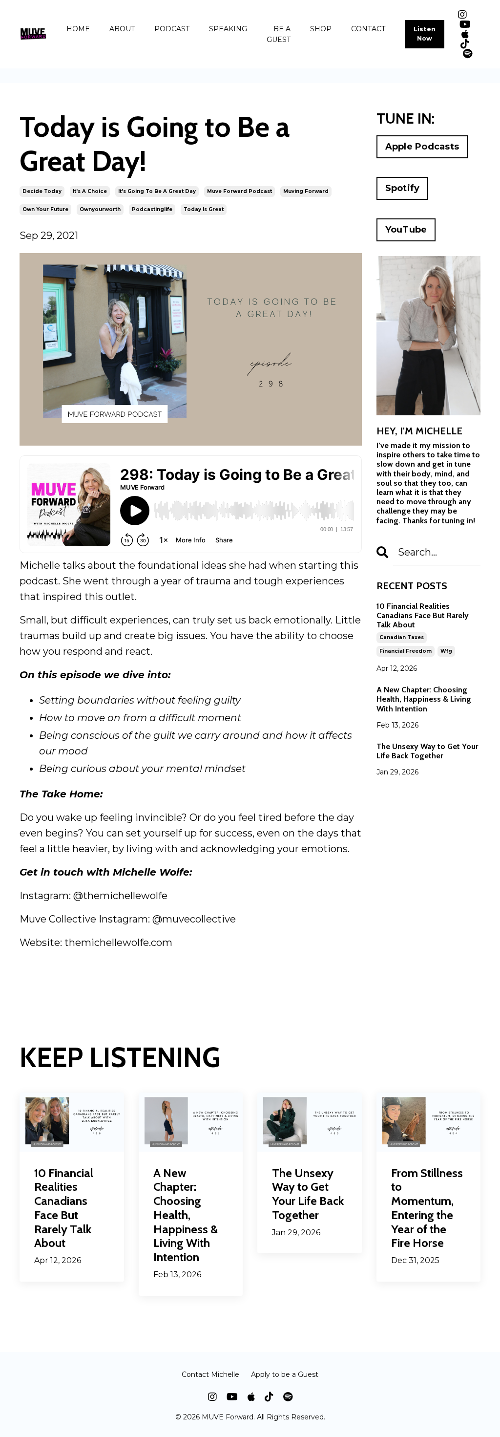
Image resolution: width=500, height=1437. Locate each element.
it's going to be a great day (157, 191)
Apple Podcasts (422, 146)
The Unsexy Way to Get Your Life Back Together (427, 751)
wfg (446, 651)
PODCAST (171, 28)
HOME (78, 28)
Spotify (402, 188)
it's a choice (90, 191)
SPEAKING (228, 28)
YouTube (406, 229)
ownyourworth (100, 209)
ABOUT (122, 28)
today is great (204, 209)
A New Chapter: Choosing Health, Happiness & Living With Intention (423, 699)
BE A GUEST (279, 34)
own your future (45, 209)
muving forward (306, 191)
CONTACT (368, 28)
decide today (42, 191)
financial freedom (405, 651)
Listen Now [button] (425, 33)
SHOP (321, 28)
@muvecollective (194, 919)
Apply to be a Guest (284, 1374)
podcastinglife (152, 209)
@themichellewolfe (120, 895)
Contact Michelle (210, 1374)
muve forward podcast (239, 191)
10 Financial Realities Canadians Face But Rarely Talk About (422, 615)
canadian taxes (401, 637)
